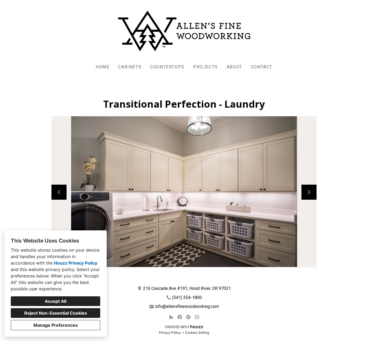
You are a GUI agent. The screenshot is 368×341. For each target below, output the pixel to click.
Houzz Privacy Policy (75, 263)
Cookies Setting (197, 333)
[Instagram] (196, 317)
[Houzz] (171, 317)
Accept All (55, 301)
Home (102, 66)
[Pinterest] (188, 317)
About (234, 66)
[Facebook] (179, 317)
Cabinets (129, 66)
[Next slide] (309, 192)
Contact (261, 66)
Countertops (167, 66)
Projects (205, 66)
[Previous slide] (59, 192)
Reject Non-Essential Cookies (55, 313)
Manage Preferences (55, 325)
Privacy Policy (170, 333)
